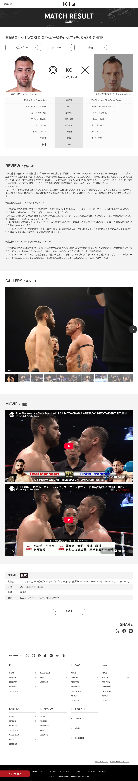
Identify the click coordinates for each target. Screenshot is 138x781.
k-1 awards (78, 719)
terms (53, 771)
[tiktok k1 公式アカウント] (45, 655)
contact (64, 771)
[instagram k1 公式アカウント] (33, 655)
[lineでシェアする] (130, 631)
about (43, 677)
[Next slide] (133, 329)
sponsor (13, 691)
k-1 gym (75, 728)
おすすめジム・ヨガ (101, 761)
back (69, 611)
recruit (77, 771)
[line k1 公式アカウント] (51, 655)
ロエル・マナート (27, 598)
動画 (90, 47)
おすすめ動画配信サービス (119, 761)
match (12, 677)
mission (103, 771)
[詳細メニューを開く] (134, 4)
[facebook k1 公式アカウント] (39, 655)
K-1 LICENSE (77, 738)
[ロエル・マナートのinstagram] (44, 144)
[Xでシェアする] (118, 631)
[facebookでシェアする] (124, 631)
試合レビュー (21, 47)
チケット (15, 774)
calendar (45, 673)
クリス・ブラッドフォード (48, 598)
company (90, 771)
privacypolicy (38, 771)
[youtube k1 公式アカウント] (57, 655)
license (44, 682)
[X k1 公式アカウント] (27, 655)
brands (13, 686)
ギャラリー (56, 47)
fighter (13, 682)
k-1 (79, 709)
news (11, 673)
